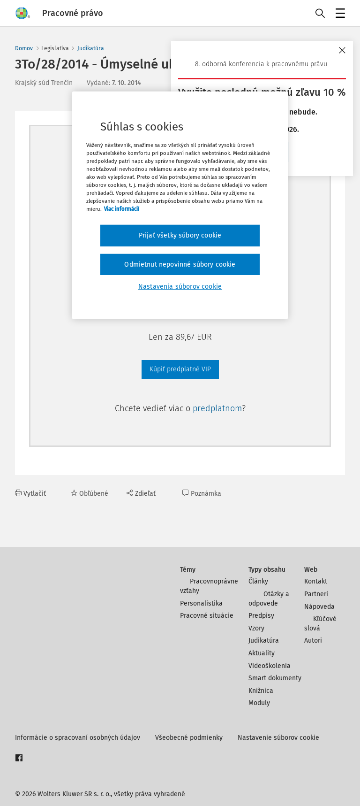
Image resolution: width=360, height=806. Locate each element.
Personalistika (201, 603)
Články (258, 581)
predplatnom (217, 408)
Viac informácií (121, 209)
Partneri (316, 594)
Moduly (259, 703)
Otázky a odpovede (268, 598)
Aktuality (261, 653)
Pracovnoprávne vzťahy (209, 586)
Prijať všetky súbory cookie (180, 235)
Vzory (256, 628)
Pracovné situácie (206, 616)
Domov (24, 48)
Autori (313, 641)
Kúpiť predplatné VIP (180, 369)
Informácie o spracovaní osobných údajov (77, 738)
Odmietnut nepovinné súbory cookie (179, 265)
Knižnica (260, 691)
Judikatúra (90, 48)
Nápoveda (319, 607)
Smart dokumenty (274, 678)
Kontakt (315, 581)
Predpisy (261, 616)
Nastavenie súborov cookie (278, 738)
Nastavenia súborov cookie (180, 287)
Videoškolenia (269, 666)
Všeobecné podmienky (189, 738)
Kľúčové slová (320, 623)
